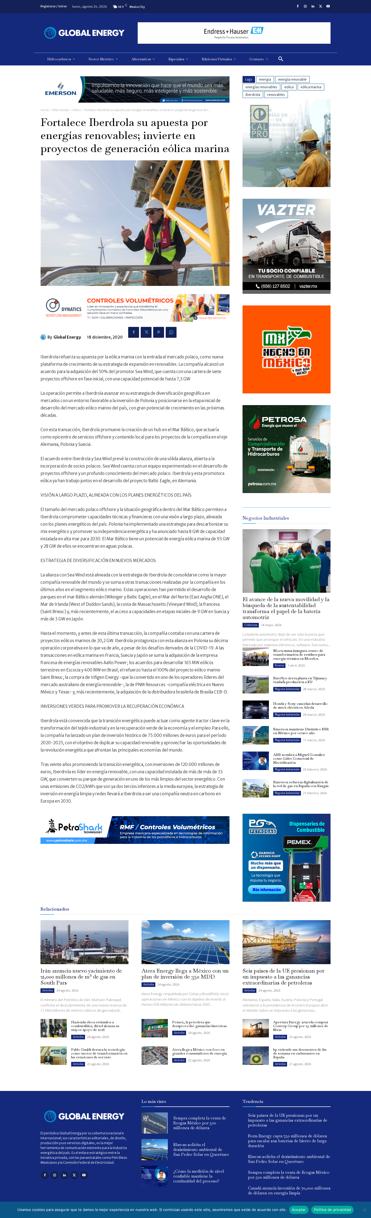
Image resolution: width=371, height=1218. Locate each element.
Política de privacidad (332, 1209)
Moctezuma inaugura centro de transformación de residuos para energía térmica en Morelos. (299, 654)
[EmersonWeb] (134, 106)
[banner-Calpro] (287, 185)
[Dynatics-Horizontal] (134, 326)
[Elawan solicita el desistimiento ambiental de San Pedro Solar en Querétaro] (155, 1149)
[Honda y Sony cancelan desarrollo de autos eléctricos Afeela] (256, 709)
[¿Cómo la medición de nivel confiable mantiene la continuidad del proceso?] (155, 1176)
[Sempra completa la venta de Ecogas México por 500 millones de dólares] (155, 1123)
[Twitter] (320, 6)
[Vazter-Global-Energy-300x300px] (287, 292)
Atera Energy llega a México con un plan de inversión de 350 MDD (185, 973)
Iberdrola (253, 95)
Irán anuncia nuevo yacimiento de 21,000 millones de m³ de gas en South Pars (81, 976)
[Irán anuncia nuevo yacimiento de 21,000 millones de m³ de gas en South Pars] (84, 942)
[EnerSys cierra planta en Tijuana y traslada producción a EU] (256, 684)
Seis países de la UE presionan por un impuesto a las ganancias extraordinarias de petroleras (284, 976)
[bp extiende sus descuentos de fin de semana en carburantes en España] (256, 1055)
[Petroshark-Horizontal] (134, 848)
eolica (289, 87)
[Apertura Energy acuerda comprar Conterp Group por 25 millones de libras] (256, 1028)
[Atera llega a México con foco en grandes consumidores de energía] (155, 1055)
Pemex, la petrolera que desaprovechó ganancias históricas (199, 1024)
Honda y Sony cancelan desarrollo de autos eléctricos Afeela (300, 705)
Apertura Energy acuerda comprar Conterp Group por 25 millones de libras (300, 1026)
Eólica (77, 110)
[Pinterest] (158, 332)
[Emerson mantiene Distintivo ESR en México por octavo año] (256, 735)
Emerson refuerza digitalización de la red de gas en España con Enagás (301, 784)
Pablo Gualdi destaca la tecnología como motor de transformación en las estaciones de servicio (99, 1053)
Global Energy (67, 337)
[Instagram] (305, 6)
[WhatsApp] (171, 332)
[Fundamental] (234, 33)
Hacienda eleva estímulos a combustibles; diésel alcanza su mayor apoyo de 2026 (95, 1026)
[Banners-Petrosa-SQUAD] (287, 491)
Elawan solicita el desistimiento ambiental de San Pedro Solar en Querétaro (201, 1149)
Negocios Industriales (287, 689)
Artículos (47, 990)
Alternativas (60, 110)
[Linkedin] (312, 6)
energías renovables (261, 87)
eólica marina (311, 87)
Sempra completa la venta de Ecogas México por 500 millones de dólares (199, 1122)
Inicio (44, 110)
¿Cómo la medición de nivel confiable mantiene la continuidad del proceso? (198, 1176)
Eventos (279, 665)
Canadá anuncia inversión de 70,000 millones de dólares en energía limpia (289, 1190)
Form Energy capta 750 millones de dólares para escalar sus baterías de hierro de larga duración (287, 1140)
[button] (281, 59)
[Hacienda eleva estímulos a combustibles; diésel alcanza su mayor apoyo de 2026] (53, 1028)
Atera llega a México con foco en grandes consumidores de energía (199, 1051)
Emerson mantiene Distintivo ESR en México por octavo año (301, 731)
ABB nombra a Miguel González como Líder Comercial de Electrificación (299, 758)
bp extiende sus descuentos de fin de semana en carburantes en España (299, 1053)
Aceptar (299, 1209)
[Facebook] (297, 6)
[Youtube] (328, 6)
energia (265, 79)
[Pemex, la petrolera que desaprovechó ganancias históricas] (155, 1028)
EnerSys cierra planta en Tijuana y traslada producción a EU (300, 680)
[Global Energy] (44, 337)
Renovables (276, 95)
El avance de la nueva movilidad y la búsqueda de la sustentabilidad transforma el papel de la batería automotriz (286, 608)
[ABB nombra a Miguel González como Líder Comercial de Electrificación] (256, 761)
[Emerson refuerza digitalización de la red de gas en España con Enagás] (256, 788)
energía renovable (292, 79)
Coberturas (250, 625)
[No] (364, 1210)
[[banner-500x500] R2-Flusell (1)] (287, 392)
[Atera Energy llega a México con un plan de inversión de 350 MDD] (185, 942)
